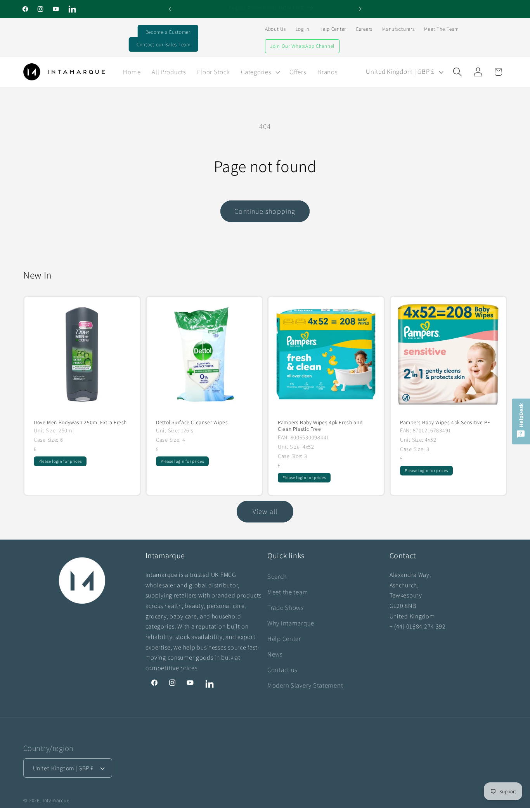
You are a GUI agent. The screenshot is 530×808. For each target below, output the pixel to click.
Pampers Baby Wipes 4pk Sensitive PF (445, 422)
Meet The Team (441, 29)
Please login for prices (60, 461)
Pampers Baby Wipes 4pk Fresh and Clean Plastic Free (320, 425)
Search (277, 576)
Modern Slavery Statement (305, 685)
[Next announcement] (360, 9)
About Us (275, 29)
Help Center (332, 29)
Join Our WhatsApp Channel (302, 46)
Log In (303, 29)
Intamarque (56, 800)
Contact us (282, 669)
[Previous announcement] (169, 9)
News (275, 654)
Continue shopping (264, 211)
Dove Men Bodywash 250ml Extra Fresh (80, 422)
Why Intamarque (290, 623)
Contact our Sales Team (164, 44)
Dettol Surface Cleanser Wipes (192, 422)
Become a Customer (168, 32)
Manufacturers (398, 29)
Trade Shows (285, 607)
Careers (364, 29)
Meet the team (287, 592)
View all (265, 511)
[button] (260, 72)
